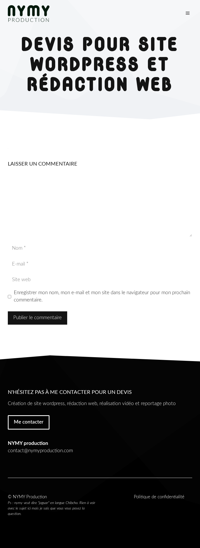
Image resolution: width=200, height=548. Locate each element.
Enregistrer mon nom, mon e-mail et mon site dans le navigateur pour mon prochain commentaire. (102, 296)
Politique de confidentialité (159, 497)
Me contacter (28, 422)
